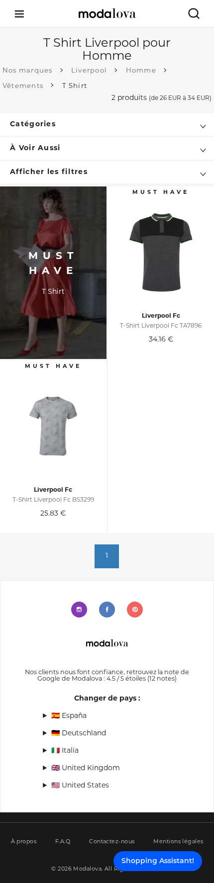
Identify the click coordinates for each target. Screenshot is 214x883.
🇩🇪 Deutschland (78, 733)
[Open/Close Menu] (19, 13)
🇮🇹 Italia (65, 751)
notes (162, 679)
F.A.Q (62, 842)
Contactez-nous (111, 842)
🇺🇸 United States (80, 786)
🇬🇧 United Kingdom (85, 768)
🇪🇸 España (69, 716)
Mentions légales (178, 842)
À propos (24, 842)
